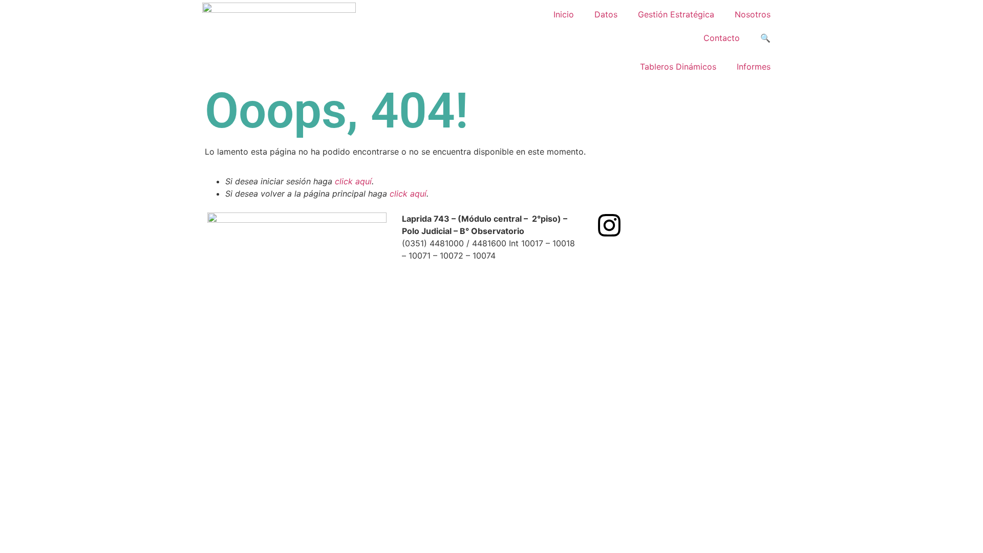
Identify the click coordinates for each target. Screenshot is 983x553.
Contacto (721, 38)
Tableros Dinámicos (678, 66)
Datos (605, 14)
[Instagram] (609, 225)
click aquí (353, 181)
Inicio (563, 14)
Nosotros (753, 14)
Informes (754, 66)
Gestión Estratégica (676, 14)
